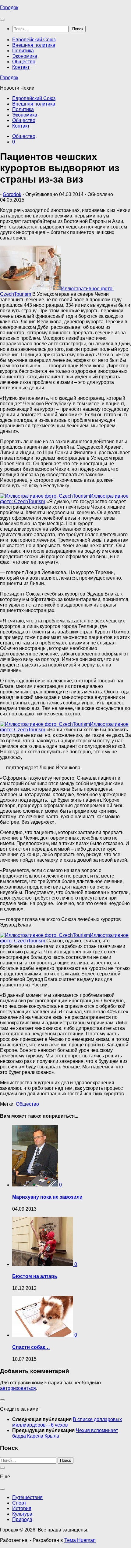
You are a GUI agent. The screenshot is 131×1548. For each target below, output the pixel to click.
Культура (22, 1513)
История (21, 1508)
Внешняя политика (33, 45)
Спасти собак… (31, 1347)
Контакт (21, 67)
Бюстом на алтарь (34, 1276)
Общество (23, 61)
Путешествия (27, 1497)
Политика (23, 50)
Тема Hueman (80, 1540)
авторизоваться (18, 1388)
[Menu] (2, 19)
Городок (9, 7)
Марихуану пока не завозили (47, 1197)
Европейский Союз (33, 39)
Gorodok (12, 194)
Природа (22, 1519)
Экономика (24, 56)
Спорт (19, 1502)
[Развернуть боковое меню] (2, 1400)
